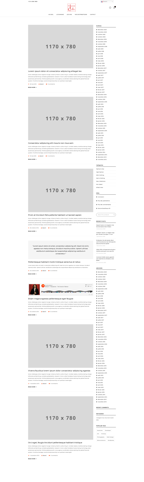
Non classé (99, 184)
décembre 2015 (102, 123)
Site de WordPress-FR (104, 208)
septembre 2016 (102, 101)
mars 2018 (101, 61)
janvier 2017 (101, 92)
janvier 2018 (101, 65)
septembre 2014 (102, 154)
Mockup (103, 433)
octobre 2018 (101, 44)
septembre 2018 (102, 46)
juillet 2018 (101, 51)
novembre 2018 (102, 41)
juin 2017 (100, 80)
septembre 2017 (102, 73)
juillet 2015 (101, 135)
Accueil (101, 20)
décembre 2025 (102, 29)
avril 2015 (100, 142)
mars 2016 (101, 116)
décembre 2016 (102, 94)
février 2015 (101, 147)
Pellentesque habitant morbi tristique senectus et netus (54, 262)
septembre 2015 (102, 130)
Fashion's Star (100, 169)
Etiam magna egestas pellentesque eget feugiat (50, 299)
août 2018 (100, 49)
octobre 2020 (102, 37)
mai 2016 (100, 111)
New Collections (100, 181)
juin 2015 (100, 138)
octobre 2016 (101, 99)
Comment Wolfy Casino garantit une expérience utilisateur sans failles (105, 258)
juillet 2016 (101, 106)
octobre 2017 (101, 70)
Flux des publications (104, 200)
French (105, 1)
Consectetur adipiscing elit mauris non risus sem (50, 143)
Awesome (100, 430)
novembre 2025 (102, 32)
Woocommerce (101, 440)
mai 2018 (100, 56)
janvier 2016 (101, 121)
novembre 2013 (102, 159)
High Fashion (100, 172)
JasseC (42, 84)
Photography (100, 437)
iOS (98, 433)
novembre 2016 (102, 97)
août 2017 (100, 75)
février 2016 (101, 118)
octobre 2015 (101, 128)
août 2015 (100, 133)
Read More (31, 87)
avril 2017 (100, 85)
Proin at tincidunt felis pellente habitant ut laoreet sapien (54, 215)
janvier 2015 (101, 150)
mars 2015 (101, 145)
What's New (99, 187)
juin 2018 (100, 53)
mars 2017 (101, 87)
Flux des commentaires (104, 204)
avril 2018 (100, 58)
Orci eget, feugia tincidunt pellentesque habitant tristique (55, 443)
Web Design (110, 437)
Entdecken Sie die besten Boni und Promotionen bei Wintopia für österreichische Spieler (106, 242)
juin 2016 (100, 109)
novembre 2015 (102, 126)
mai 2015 (100, 140)
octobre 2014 (101, 152)
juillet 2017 (101, 77)
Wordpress (111, 440)
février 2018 (101, 63)
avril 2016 (100, 114)
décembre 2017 (102, 68)
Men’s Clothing (100, 178)
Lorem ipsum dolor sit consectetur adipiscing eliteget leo (55, 71)
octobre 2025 (101, 34)
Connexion (101, 197)
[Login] (110, 8)
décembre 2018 (102, 39)
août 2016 (100, 104)
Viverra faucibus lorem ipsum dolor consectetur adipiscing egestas (59, 371)
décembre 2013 (102, 157)
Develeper (108, 430)
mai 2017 (100, 82)
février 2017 (101, 89)
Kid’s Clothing (100, 175)
